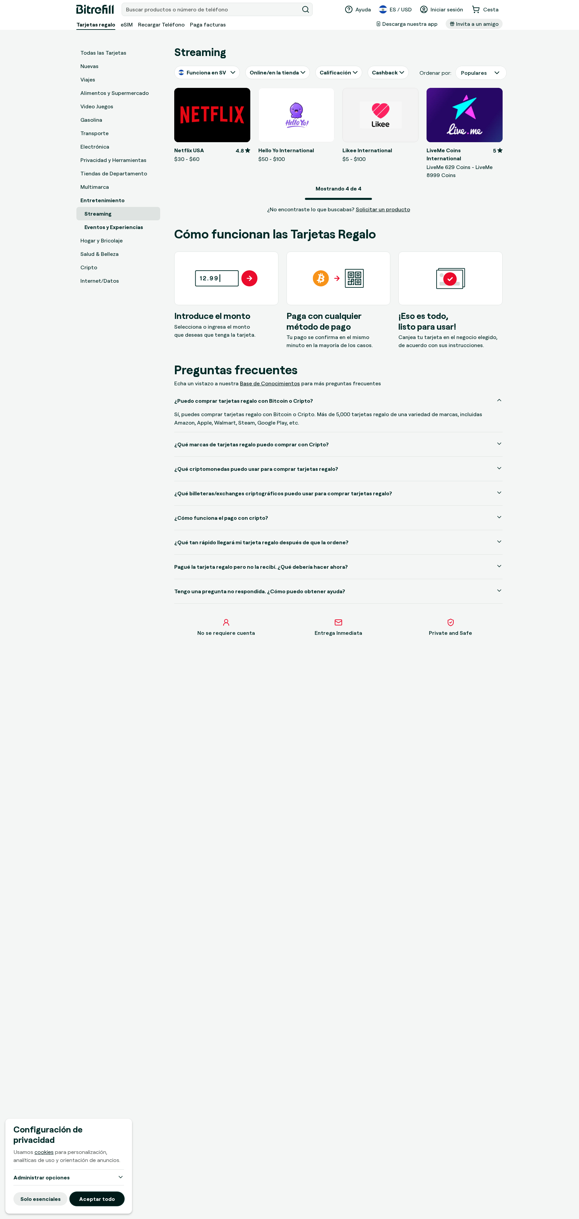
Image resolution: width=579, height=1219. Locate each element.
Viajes (87, 79)
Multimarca (94, 186)
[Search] (305, 9)
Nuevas (89, 66)
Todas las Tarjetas (103, 52)
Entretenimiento (102, 200)
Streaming (98, 213)
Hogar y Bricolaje (101, 240)
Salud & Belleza (99, 254)
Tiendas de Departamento (113, 173)
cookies (44, 1152)
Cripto (88, 267)
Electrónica (94, 146)
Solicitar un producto (383, 209)
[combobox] (211, 9)
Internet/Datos (99, 280)
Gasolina (91, 119)
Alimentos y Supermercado (114, 93)
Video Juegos (96, 106)
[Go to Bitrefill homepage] (95, 9)
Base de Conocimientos (270, 383)
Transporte (94, 133)
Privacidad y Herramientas (113, 160)
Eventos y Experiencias (113, 227)
